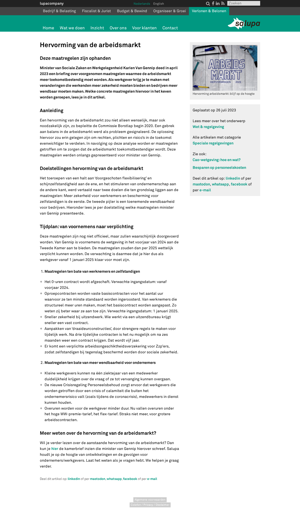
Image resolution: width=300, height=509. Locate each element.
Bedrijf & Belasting (59, 11)
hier (54, 448)
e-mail (152, 479)
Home (48, 28)
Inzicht (97, 28)
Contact (170, 28)
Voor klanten (144, 28)
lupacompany (52, 3)
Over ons (118, 28)
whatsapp (114, 479)
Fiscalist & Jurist (96, 11)
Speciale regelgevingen (213, 143)
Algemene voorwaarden (150, 499)
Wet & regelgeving (208, 126)
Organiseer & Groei (169, 11)
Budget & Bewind (132, 11)
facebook (130, 479)
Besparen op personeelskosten (219, 167)
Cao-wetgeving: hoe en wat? (216, 159)
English (158, 4)
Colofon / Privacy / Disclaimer (150, 505)
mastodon (97, 479)
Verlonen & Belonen (209, 11)
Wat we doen (72, 28)
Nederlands (142, 4)
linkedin (74, 479)
